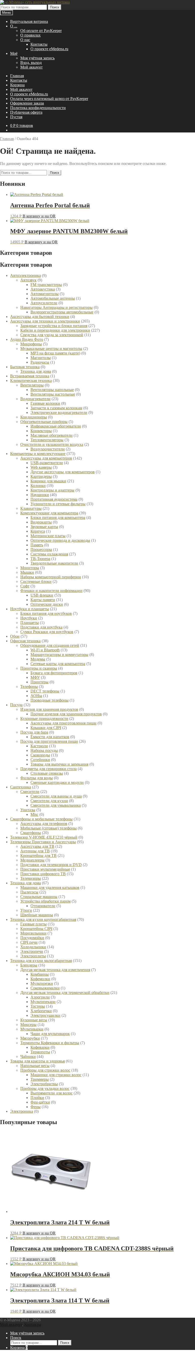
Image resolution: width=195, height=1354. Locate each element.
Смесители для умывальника (55, 805)
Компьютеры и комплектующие (38, 453)
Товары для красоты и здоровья (37, 1061)
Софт (24, 586)
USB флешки (41, 595)
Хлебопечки (41, 1011)
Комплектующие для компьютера (49, 513)
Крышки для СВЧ (45, 727)
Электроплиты (33, 956)
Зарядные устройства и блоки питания (53, 326)
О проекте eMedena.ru (49, 49)
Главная (17, 76)
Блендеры (28, 965)
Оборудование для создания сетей (49, 645)
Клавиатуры (31, 508)
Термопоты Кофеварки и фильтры (49, 1043)
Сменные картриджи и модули (57, 782)
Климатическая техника (31, 380)
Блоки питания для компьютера (57, 517)
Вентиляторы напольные (52, 389)
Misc (34, 814)
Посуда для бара (34, 732)
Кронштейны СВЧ (36, 928)
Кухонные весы (33, 1020)
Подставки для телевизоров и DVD (51, 864)
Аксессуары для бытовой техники (39, 316)
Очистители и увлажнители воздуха (51, 444)
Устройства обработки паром (45, 901)
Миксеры (28, 1024)
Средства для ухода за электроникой (51, 335)
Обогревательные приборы (44, 421)
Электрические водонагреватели (58, 412)
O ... (13, 26)
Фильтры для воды (36, 778)
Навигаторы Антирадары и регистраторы (56, 307)
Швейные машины (36, 915)
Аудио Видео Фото (26, 339)
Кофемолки (40, 979)
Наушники (39, 495)
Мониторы (29, 568)
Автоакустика (42, 289)
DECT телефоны (44, 691)
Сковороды (40, 755)
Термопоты (40, 1052)
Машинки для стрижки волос (56, 1075)
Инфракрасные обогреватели (55, 426)
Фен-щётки (40, 1102)
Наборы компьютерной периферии (50, 577)
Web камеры (41, 467)
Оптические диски (46, 604)
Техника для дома (35, 371)
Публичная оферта (26, 112)
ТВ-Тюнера (40, 558)
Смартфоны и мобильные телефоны (41, 819)
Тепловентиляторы (46, 440)
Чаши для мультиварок (50, 1033)
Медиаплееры (32, 860)
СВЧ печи (29, 942)
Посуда (16, 705)
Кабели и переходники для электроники (55, 330)
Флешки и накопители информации (51, 590)
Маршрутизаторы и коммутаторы (59, 654)
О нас (25, 40)
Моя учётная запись (37, 58)
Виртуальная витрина (29, 21)
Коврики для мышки (48, 481)
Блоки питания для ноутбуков (46, 613)
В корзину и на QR (39, 216)
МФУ (35, 677)
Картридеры (41, 476)
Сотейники (40, 759)
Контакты (38, 44)
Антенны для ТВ (35, 851)
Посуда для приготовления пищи (49, 741)
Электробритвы (44, 1084)
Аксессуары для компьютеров (46, 458)
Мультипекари (43, 1002)
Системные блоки (36, 581)
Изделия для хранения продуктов (49, 709)
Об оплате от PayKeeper (41, 30)
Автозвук (28, 280)
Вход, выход (31, 62)
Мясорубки (30, 1038)
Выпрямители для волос (51, 1093)
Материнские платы (48, 536)
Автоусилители (43, 303)
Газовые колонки (45, 403)
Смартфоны (30, 833)
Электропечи (31, 951)
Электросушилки (45, 1015)
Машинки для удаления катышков (49, 887)
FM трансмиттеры (46, 284)
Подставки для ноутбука (41, 627)
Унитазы (27, 810)
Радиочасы (39, 362)
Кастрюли (39, 746)
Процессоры (41, 549)
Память (36, 545)
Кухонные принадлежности (44, 718)
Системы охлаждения (49, 554)
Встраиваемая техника (29, 376)
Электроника (21, 1111)
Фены (35, 1107)
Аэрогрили (40, 997)
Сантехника (20, 787)
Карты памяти (42, 600)
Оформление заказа (27, 103)
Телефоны (29, 686)
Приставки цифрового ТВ (43, 874)
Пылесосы (29, 892)
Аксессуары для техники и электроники (45, 321)
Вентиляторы (32, 385)
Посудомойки (32, 938)
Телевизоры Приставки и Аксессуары (43, 842)
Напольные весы (35, 1065)
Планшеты (29, 622)
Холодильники (33, 947)
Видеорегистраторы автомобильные (61, 312)
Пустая (16, 117)
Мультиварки (31, 1029)
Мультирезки (41, 983)
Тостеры (37, 1006)
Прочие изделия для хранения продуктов (66, 714)
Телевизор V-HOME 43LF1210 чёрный (43, 837)
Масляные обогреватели (51, 435)
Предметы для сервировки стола (48, 769)
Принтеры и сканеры (38, 668)
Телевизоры (30, 878)
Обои (15, 636)
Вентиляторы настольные (52, 394)
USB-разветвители (46, 463)
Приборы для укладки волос (45, 1088)
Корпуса (37, 531)
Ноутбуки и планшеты (29, 609)
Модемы (37, 659)
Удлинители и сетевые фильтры (58, 504)
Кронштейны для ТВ (38, 855)
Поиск (54, 7)
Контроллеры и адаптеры (52, 490)
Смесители (29, 791)
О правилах (30, 35)
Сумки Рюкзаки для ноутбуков (46, 632)
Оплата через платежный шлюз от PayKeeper (49, 98)
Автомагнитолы (44, 294)
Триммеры (39, 1079)
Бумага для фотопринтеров (53, 673)
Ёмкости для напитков (49, 737)
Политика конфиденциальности (38, 108)
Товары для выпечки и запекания (59, 764)
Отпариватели (42, 906)
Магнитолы (40, 358)
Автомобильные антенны (52, 298)
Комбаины (39, 974)
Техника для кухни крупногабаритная (43, 919)
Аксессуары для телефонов (43, 823)
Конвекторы (41, 431)
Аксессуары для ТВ (37, 846)
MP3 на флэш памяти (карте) (55, 353)
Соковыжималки (45, 988)
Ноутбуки (28, 618)
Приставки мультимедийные (45, 869)
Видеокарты (41, 522)
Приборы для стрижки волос (45, 1070)
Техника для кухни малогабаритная (41, 960)
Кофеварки (40, 1047)
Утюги (26, 910)
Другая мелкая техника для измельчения (55, 970)
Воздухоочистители (47, 449)
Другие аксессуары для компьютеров (62, 472)
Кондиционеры (33, 417)
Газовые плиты (33, 924)
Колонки (38, 485)
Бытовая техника (25, 367)
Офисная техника (25, 641)
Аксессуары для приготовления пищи (63, 723)
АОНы (36, 695)
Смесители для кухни (49, 801)
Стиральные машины (38, 896)
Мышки (27, 572)
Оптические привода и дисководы (60, 540)
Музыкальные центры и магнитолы (51, 348)
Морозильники (33, 933)
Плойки (37, 1097)
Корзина (17, 85)
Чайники (28, 1056)
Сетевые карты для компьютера (57, 664)
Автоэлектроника (25, 275)
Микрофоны (31, 344)
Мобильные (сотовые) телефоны (48, 828)
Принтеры (39, 682)
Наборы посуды (44, 750)
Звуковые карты (44, 526)
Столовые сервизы (46, 773)
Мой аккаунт (31, 67)
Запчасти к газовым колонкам (56, 408)
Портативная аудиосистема (53, 499)
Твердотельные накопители (54, 563)
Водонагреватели (35, 399)
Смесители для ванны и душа (56, 796)
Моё (14, 53)
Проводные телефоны (49, 700)
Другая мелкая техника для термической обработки (64, 992)
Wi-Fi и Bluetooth (45, 650)
